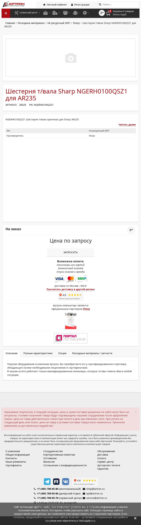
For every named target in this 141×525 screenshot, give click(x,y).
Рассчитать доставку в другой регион (71, 289)
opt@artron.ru (94, 493)
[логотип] (14, 4)
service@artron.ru (96, 498)
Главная (10, 23)
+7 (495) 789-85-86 (47, 493)
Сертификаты (14, 465)
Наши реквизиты (16, 461)
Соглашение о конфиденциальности (65, 465)
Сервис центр (105, 461)
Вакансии (49, 461)
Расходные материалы (31, 23)
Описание (12, 353)
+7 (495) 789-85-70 (47, 498)
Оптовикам (50, 458)
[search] (100, 4)
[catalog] (6, 13)
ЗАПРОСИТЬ (70, 252)
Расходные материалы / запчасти (92, 353)
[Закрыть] (135, 518)
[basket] (122, 13)
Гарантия (102, 468)
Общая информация (18, 454)
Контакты (11, 458)
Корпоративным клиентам (59, 454)
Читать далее (127, 124)
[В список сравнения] (102, 13)
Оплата (101, 458)
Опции (62, 353)
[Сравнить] (131, 230)
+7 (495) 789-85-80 (47, 488)
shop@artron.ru (95, 488)
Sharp (76, 23)
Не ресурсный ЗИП (58, 23)
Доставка (102, 454)
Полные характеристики (37, 353)
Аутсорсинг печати (108, 465)
